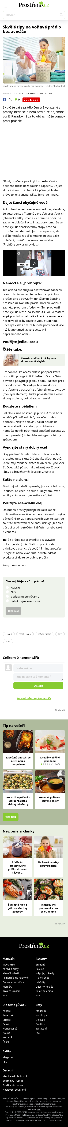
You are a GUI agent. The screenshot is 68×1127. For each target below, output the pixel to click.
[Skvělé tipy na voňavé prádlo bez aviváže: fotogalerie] (34, 60)
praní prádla (25, 634)
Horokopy (41, 1015)
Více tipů (10, 817)
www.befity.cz (58, 1098)
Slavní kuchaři (11, 973)
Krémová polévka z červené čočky (50, 799)
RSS (5, 995)
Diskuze (40, 1019)
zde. (39, 1109)
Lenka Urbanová (26, 93)
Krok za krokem (11, 991)
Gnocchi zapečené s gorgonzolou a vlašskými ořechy (18, 801)
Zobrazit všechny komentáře (34, 698)
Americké (8, 1015)
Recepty (41, 959)
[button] (61, 15)
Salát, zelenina (44, 991)
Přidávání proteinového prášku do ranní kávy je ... (17, 867)
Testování (41, 1028)
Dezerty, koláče (44, 986)
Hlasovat (13, 610)
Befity (7, 1051)
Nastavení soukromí (14, 1089)
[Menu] (6, 6)
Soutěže (40, 1024)
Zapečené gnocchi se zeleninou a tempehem (18, 761)
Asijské (7, 1010)
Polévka (40, 969)
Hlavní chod (43, 977)
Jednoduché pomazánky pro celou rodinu (48, 908)
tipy (60, 634)
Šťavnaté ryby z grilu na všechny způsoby (17, 908)
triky (8, 641)
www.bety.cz (43, 1098)
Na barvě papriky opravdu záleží (48, 864)
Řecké (6, 1041)
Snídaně (40, 964)
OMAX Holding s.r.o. (24, 1115)
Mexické (7, 1037)
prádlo (9, 634)
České (6, 1024)
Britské (7, 1019)
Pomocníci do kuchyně (16, 977)
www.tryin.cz (30, 1098)
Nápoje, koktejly (45, 973)
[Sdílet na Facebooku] (4, 99)
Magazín (9, 959)
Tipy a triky (47, 93)
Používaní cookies (13, 1085)
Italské (6, 1033)
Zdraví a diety (10, 969)
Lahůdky (41, 982)
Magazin (41, 1010)
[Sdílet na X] (10, 99)
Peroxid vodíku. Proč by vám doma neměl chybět (38, 360)
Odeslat (38, 685)
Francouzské (10, 1028)
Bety (39, 1005)
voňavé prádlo (44, 634)
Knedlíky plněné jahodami (50, 759)
